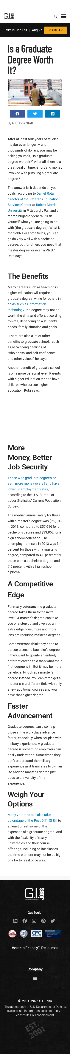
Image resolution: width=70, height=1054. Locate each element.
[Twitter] (52, 920)
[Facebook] (24, 920)
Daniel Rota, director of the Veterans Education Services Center (33, 199)
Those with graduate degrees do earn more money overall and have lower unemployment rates (34, 483)
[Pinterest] (43, 920)
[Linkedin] (15, 920)
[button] (55, 16)
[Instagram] (34, 920)
